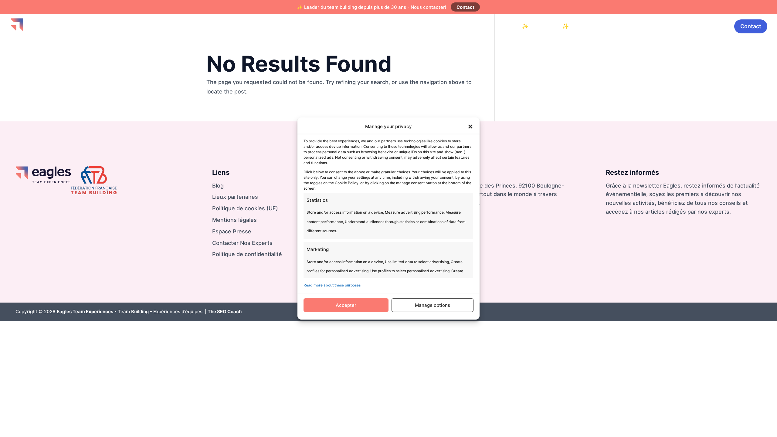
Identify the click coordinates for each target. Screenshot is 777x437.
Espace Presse (231, 231)
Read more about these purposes (332, 285)
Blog (688, 26)
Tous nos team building (644, 26)
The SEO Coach (225, 311)
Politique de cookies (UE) (245, 208)
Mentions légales (234, 220)
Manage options (432, 305)
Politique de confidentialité (247, 254)
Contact (465, 7)
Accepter (346, 305)
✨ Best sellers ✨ (545, 26)
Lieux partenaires (235, 197)
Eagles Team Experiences (85, 311)
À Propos (714, 26)
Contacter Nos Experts (242, 243)
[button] (470, 127)
